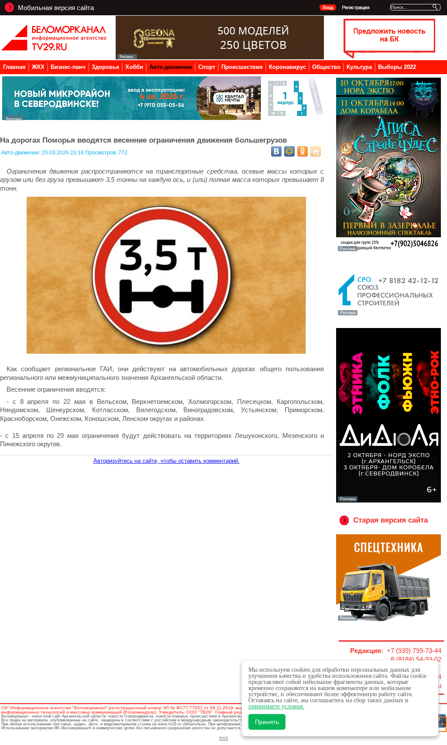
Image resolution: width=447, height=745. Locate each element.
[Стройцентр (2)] (163, 118)
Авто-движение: (21, 153)
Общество (326, 67)
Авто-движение (170, 67)
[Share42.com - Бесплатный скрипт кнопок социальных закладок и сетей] (315, 151)
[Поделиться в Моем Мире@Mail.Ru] (289, 151)
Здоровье (105, 67)
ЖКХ (38, 67)
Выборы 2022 (397, 67)
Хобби (134, 67)
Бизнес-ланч (68, 67)
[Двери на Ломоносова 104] (220, 57)
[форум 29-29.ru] (388, 314)
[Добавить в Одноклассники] (302, 151)
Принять (267, 721)
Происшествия (242, 67)
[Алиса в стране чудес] (388, 250)
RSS (223, 738)
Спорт (206, 67)
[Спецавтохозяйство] (388, 619)
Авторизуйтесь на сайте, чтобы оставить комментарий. (166, 461)
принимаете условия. (276, 706)
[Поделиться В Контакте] (276, 151)
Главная (14, 67)
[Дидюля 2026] (388, 500)
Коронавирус (287, 67)
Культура (359, 67)
